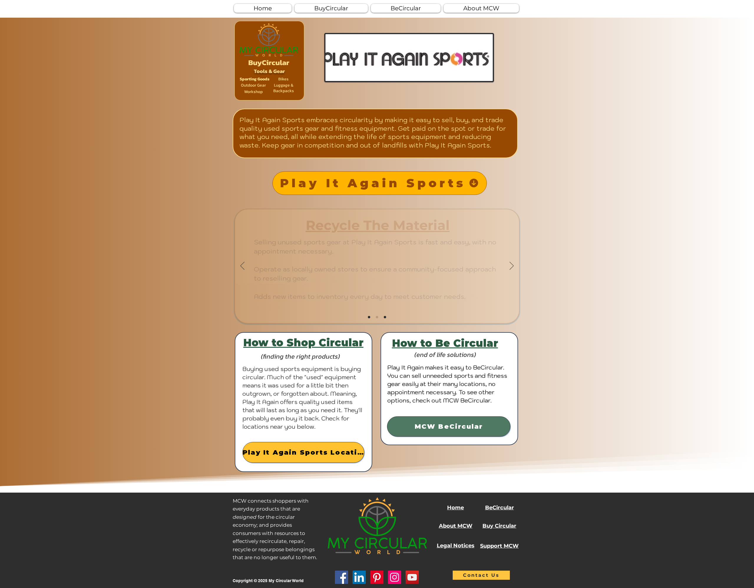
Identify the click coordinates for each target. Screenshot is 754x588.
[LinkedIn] (359, 577)
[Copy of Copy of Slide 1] (385, 317)
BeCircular (499, 507)
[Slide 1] (369, 317)
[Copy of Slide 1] (377, 317)
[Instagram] (394, 577)
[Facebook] (341, 577)
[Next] (512, 266)
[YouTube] (412, 577)
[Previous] (242, 266)
